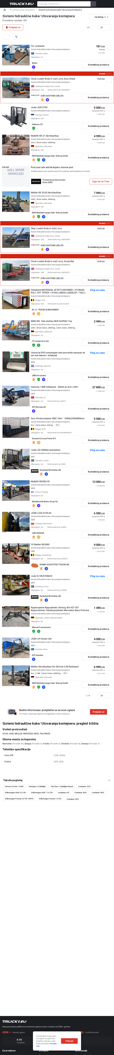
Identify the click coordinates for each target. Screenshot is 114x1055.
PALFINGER (45, 734)
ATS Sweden (37, 655)
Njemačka (7, 744)
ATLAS (5, 734)
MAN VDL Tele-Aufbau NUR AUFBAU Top (51, 321)
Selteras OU (37, 124)
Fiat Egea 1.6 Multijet (37, 786)
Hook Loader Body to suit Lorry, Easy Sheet (53, 78)
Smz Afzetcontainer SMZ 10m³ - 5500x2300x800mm (57, 418)
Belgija (28, 744)
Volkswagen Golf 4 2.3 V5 (15, 793)
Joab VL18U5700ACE (41, 576)
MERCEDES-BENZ (31, 734)
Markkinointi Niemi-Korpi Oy (45, 501)
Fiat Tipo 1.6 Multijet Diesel (62, 786)
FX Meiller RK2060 (40, 544)
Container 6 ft (63, 793)
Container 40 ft (98, 793)
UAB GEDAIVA (38, 533)
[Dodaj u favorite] (109, 47)
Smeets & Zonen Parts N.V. (44, 438)
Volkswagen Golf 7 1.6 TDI (42, 793)
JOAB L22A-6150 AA (41, 513)
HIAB (11, 734)
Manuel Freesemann (41, 627)
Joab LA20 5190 (39, 107)
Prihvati (69, 1041)
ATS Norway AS (39, 407)
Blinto (34, 63)
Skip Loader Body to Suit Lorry (46, 228)
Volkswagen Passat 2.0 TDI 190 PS (19, 799)
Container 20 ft (73, 799)
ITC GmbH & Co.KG (40, 341)
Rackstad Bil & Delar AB (50, 470)
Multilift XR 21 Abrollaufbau (45, 136)
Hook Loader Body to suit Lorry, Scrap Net (52, 261)
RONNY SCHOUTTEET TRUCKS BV (54, 564)
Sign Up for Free (100, 181)
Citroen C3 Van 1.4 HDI (14, 786)
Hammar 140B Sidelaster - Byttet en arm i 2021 (54, 387)
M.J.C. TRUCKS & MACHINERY (45, 310)
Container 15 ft (84, 786)
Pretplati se (98, 712)
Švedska (65, 744)
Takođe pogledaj (13, 780)
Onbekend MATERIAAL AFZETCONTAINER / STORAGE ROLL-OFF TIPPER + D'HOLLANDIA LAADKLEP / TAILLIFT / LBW (59, 291)
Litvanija (85, 744)
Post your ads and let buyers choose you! (52, 167)
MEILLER (18, 734)
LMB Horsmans (39, 375)
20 (102, 27)
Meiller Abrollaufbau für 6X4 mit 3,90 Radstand (54, 666)
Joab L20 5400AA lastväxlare (45, 450)
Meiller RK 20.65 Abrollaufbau (46, 192)
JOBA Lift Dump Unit (41, 638)
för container (38, 46)
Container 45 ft (80, 793)
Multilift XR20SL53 (40, 481)
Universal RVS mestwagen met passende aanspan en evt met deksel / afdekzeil (58, 354)
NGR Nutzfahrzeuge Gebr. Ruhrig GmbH (50, 156)
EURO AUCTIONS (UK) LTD (52, 96)
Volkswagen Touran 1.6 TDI (50, 799)
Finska (46, 744)
